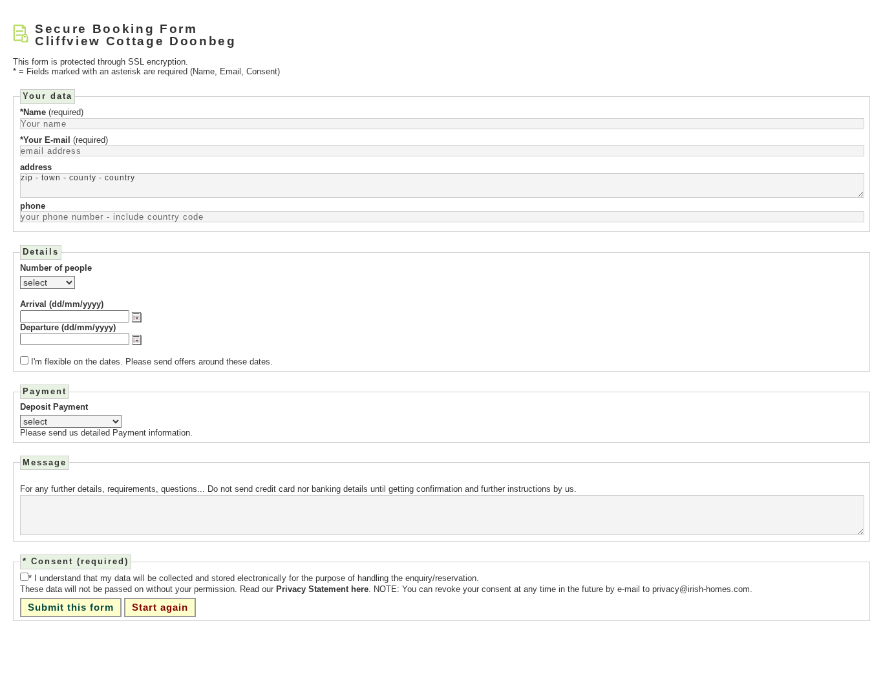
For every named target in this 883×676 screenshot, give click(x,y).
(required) (51, 112)
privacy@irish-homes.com (701, 589)
